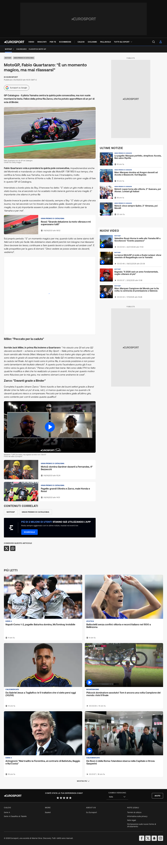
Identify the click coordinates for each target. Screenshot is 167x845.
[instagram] (160, 838)
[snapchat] (154, 838)
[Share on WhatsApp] (12, 548)
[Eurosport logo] (14, 42)
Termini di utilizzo (134, 812)
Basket (48, 812)
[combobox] (117, 797)
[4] (67, 797)
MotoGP (8, 58)
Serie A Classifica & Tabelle (15, 816)
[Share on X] (6, 548)
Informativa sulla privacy (137, 816)
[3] (64, 797)
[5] (70, 797)
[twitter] (148, 838)
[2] (60, 797)
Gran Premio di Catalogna (24, 58)
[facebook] (141, 838)
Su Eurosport (91, 812)
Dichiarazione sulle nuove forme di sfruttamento (141, 825)
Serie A (7, 812)
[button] (50, 427)
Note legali (131, 820)
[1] (57, 797)
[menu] (153, 42)
